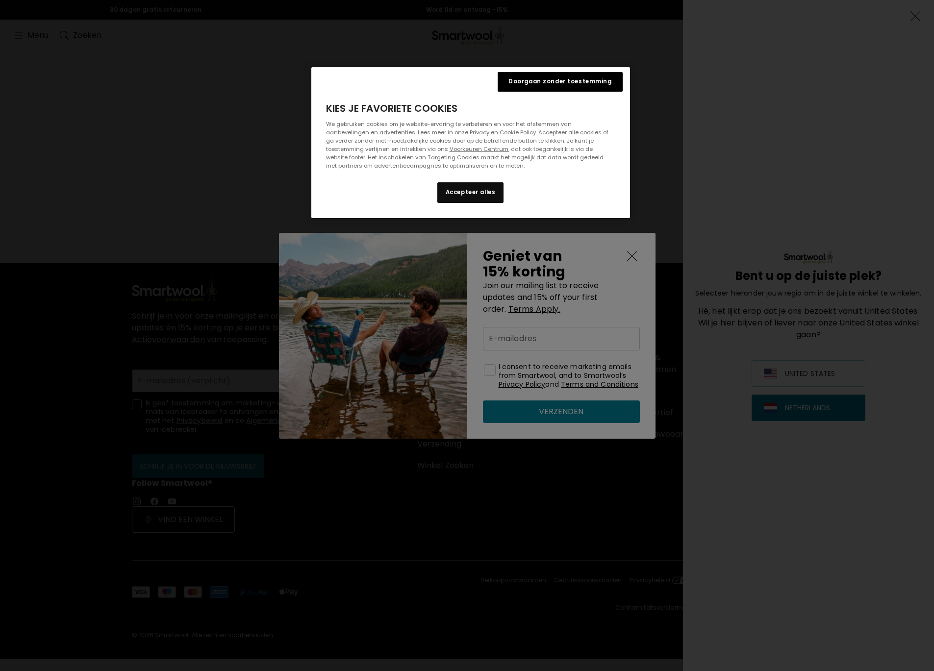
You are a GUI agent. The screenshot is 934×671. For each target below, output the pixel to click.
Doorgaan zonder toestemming (559, 81)
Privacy (479, 132)
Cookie (509, 132)
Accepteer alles (471, 192)
